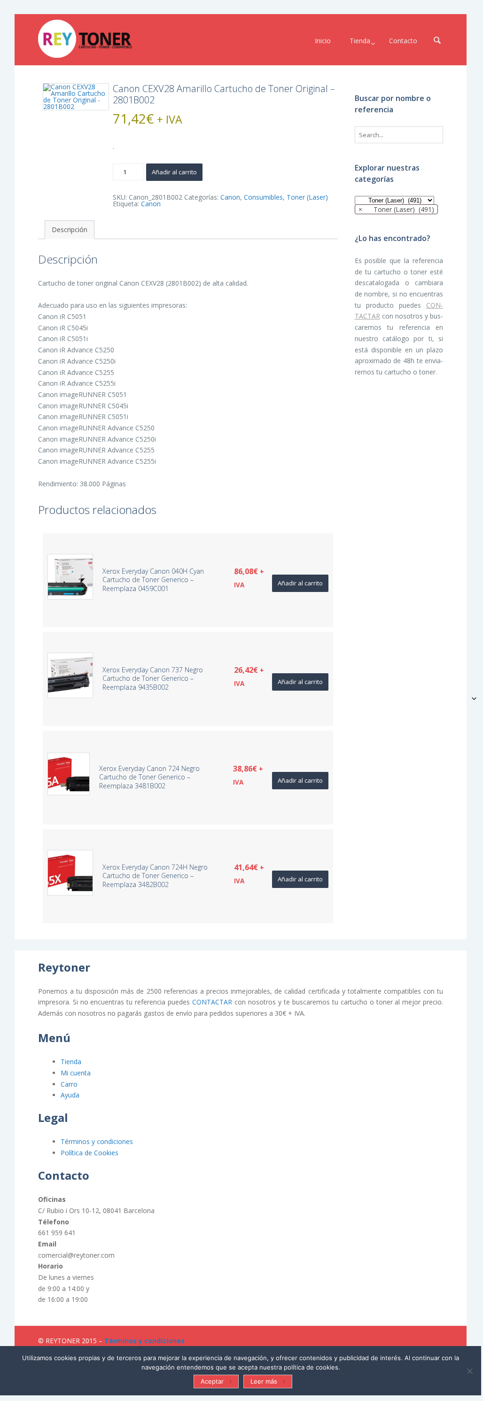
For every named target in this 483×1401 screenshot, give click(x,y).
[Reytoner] (85, 39)
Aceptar (212, 1381)
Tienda (71, 1061)
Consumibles (263, 197)
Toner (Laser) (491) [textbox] (396, 209)
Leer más (263, 1381)
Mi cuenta (76, 1072)
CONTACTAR (212, 1001)
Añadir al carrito (174, 172)
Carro (69, 1084)
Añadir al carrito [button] (300, 583)
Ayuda (70, 1094)
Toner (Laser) (307, 197)
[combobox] (396, 209)
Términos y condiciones (97, 1141)
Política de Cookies (89, 1152)
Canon (230, 197)
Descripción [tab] (69, 229)
